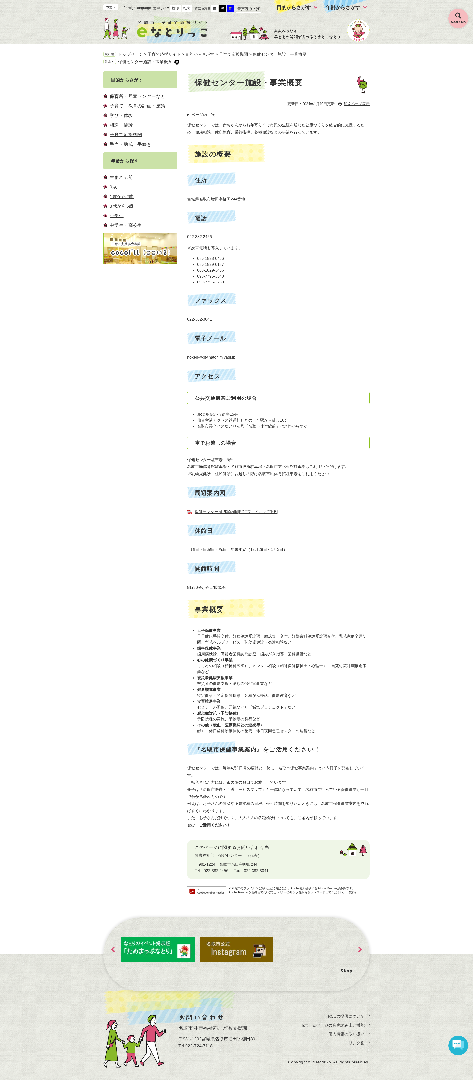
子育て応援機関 (233, 54)
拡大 (187, 8)
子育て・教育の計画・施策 (138, 105)
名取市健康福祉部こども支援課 (212, 1028)
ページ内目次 (203, 115)
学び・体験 (121, 115)
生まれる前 (121, 177)
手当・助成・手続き (131, 144)
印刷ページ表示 (357, 104)
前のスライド (113, 949)
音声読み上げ (248, 9)
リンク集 (357, 1043)
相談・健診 (121, 125)
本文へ (111, 7)
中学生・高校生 (126, 225)
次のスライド (360, 949)
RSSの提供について (346, 1016)
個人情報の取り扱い (346, 1034)
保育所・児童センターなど (138, 96)
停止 (346, 971)
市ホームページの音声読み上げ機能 (332, 1025)
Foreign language (137, 8)
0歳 (113, 186)
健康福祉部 (204, 855)
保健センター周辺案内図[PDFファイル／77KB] (236, 512)
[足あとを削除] (176, 62)
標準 (175, 8)
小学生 (117, 215)
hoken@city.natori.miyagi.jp (211, 357)
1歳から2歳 (122, 196)
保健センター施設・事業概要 (145, 62)
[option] (158, 949)
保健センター (230, 855)
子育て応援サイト (164, 54)
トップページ (130, 54)
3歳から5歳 (122, 206)
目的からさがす (199, 54)
